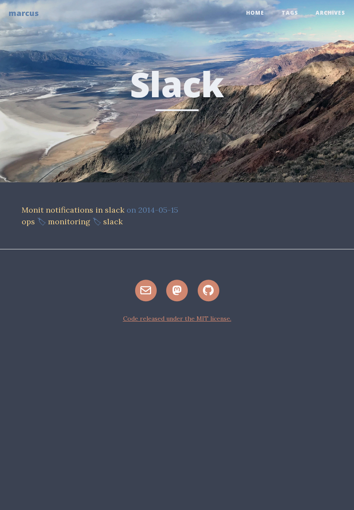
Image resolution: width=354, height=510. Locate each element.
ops (28, 221)
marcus (24, 13)
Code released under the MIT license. (177, 318)
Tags (289, 12)
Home (255, 12)
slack (113, 221)
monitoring (69, 221)
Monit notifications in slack (73, 210)
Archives (330, 12)
